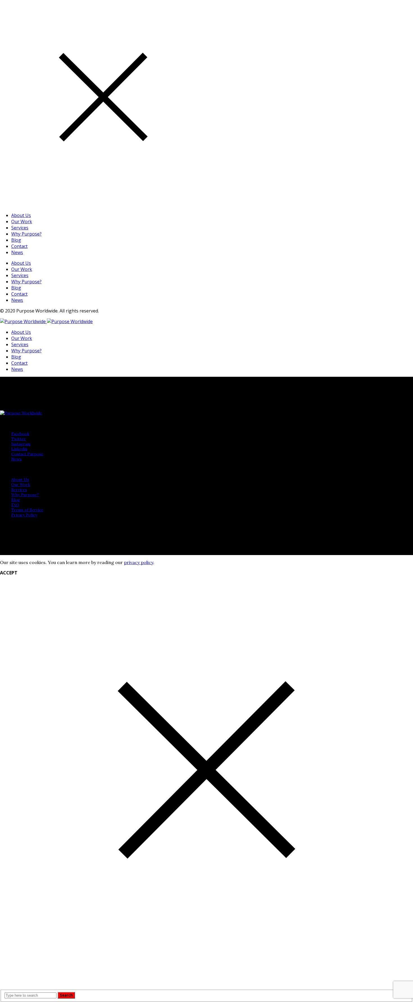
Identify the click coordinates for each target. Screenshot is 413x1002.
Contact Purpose (27, 454)
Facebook (20, 433)
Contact (19, 246)
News (17, 252)
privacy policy (138, 562)
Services (19, 228)
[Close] (103, 205)
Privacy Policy (24, 514)
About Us (21, 215)
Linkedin (19, 448)
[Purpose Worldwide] (46, 321)
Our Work (21, 221)
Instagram (20, 443)
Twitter (18, 438)
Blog (16, 240)
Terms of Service (27, 509)
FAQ (15, 504)
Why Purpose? (26, 234)
